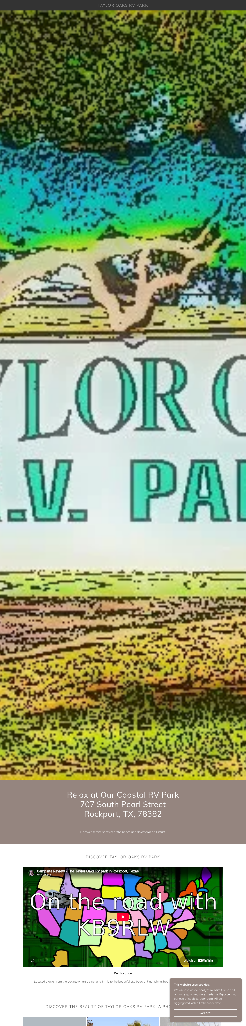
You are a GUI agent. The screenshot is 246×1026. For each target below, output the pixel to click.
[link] (123, 5)
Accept (205, 1013)
